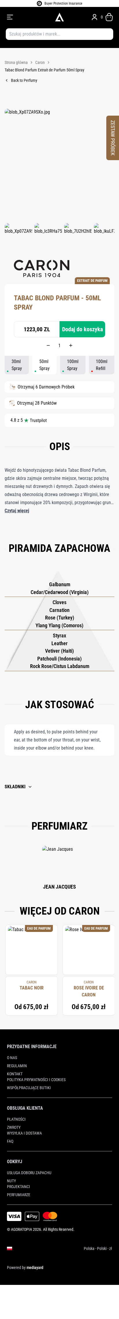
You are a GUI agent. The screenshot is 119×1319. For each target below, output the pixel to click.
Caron (40, 62)
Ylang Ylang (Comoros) (59, 625)
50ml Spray (44, 365)
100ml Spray (73, 365)
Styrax (59, 635)
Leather (59, 643)
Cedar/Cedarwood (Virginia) (60, 592)
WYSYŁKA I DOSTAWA (24, 1133)
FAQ (10, 1141)
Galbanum (59, 584)
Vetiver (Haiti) (59, 651)
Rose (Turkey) (59, 618)
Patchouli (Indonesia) (59, 659)
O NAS (12, 1057)
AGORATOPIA (21, 1229)
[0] (109, 17)
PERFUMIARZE (18, 1194)
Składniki (15, 786)
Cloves (59, 602)
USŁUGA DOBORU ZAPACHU (29, 1172)
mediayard (35, 1267)
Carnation (59, 610)
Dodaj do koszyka (82, 329)
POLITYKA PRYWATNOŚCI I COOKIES (36, 1079)
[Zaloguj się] (94, 17)
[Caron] (42, 268)
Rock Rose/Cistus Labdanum (59, 666)
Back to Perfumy (24, 80)
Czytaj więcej (17, 510)
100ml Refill (101, 365)
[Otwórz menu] (27, 17)
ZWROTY (14, 1127)
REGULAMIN (17, 1065)
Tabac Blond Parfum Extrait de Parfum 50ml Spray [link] (44, 70)
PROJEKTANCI (18, 1186)
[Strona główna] (59, 17)
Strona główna (16, 62)
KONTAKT (15, 1074)
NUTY (11, 1181)
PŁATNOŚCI (16, 1119)
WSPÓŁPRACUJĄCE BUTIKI (29, 1087)
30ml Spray (17, 365)
